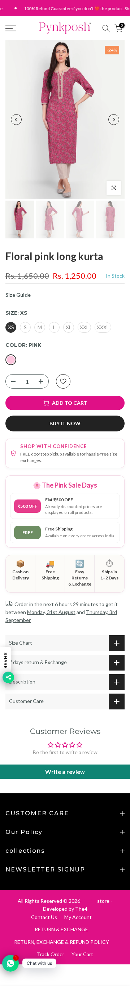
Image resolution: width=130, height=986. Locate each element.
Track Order (50, 954)
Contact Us (44, 917)
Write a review (65, 771)
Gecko (88, 901)
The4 (81, 909)
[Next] (113, 119)
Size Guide (18, 295)
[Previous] (16, 119)
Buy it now (65, 423)
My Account (78, 917)
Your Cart (82, 954)
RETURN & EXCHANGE (61, 929)
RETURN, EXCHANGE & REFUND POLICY (61, 942)
